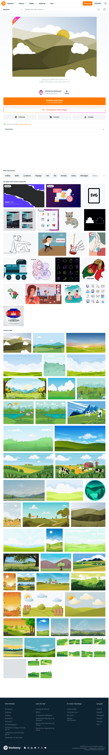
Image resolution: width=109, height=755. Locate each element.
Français (98, 721)
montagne (84, 176)
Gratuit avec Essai (53, 101)
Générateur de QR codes (13, 737)
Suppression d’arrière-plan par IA (14, 733)
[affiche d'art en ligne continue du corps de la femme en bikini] (97, 244)
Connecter (96, 3)
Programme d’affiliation (43, 715)
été (55, 176)
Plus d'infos (9, 129)
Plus (51, 3)
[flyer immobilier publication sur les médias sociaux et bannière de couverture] (19, 220)
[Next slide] (100, 175)
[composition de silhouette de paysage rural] (88, 581)
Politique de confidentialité (95, 748)
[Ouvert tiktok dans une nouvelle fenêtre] (38, 748)
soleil (17, 176)
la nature (27, 176)
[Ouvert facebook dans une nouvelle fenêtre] (25, 748)
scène (73, 176)
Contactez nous (71, 712)
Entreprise (8, 718)
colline (7, 176)
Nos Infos (69, 715)
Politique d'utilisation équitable (92, 749)
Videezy (7, 715)
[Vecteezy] (3, 3)
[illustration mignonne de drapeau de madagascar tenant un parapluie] (13, 294)
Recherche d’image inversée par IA (11, 729)
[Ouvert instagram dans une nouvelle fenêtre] (28, 748)
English (98, 709)
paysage (38, 176)
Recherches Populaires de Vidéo (44, 729)
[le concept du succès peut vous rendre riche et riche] (52, 244)
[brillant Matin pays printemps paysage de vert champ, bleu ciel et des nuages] (86, 365)
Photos (21, 3)
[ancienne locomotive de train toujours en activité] (15, 270)
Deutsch (98, 718)
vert (47, 176)
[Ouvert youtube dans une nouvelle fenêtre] (45, 748)
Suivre (66, 93)
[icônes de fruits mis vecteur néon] (67, 270)
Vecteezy (8, 712)
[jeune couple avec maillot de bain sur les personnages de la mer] (73, 294)
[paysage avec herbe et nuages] (84, 540)
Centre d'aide (70, 709)
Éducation (8, 721)
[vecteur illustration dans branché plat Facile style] (95, 490)
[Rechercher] (97, 9)
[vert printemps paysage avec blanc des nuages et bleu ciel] (64, 490)
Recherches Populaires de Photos (44, 724)
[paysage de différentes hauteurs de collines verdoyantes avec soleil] (17, 343)
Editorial (42, 3)
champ (95, 176)
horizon (64, 176)
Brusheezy (8, 709)
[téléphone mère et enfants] (43, 294)
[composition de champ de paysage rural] (28, 465)
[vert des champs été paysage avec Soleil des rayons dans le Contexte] (23, 540)
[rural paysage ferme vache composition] (80, 465)
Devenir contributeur (70, 719)
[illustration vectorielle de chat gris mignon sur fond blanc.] (71, 220)
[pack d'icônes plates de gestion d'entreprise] (95, 294)
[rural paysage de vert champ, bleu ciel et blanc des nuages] (22, 365)
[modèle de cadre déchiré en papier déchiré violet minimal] (23, 195)
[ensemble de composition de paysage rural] (26, 581)
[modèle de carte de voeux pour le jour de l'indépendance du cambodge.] (13, 316)
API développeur (11, 725)
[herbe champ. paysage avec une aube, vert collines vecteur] (49, 343)
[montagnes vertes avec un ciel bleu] (88, 514)
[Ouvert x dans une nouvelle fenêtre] (42, 748)
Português (99, 715)
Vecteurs (10, 3)
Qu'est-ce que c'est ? (26, 124)
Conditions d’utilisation (78, 748)
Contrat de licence (41, 709)
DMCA (37, 712)
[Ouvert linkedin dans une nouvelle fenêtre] (32, 748)
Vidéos (31, 3)
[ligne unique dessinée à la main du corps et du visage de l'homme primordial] (20, 244)
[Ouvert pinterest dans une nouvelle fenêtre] (35, 748)
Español (98, 712)
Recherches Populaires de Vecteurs (44, 719)
